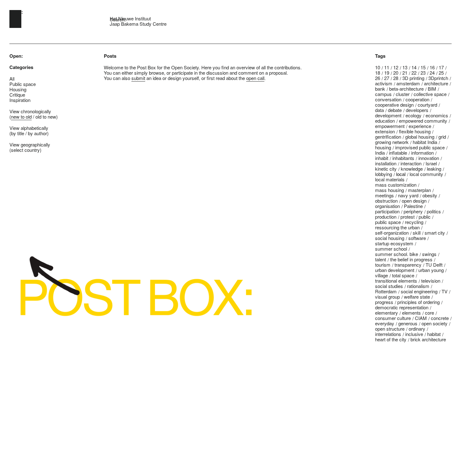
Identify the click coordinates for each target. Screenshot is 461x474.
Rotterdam (386, 291)
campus (383, 94)
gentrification (388, 136)
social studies (389, 286)
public (425, 216)
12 (395, 67)
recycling (414, 222)
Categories (21, 67)
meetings (384, 195)
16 (432, 67)
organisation (387, 206)
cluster (403, 94)
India (380, 152)
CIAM (421, 318)
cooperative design (394, 104)
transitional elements (396, 280)
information (422, 152)
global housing (419, 136)
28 (395, 78)
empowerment (390, 126)
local (400, 174)
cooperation (417, 99)
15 (423, 67)
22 (413, 72)
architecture (436, 83)
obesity (429, 195)
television (430, 280)
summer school (391, 248)
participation (387, 211)
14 (413, 67)
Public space (22, 84)
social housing (389, 238)
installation (385, 163)
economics (437, 115)
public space (388, 222)
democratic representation (401, 307)
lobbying (383, 174)
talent (380, 259)
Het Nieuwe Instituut (130, 18)
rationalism (418, 286)
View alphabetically (28, 127)
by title (17, 133)
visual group (387, 296)
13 (404, 67)
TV (445, 291)
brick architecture (428, 339)
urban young (431, 270)
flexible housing (415, 131)
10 (377, 67)
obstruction (386, 200)
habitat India (425, 142)
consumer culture (393, 318)
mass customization (395, 184)
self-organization (392, 232)
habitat (434, 334)
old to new (45, 116)
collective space (430, 94)
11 (386, 67)
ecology (413, 115)
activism (383, 83)
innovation (428, 158)
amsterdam (408, 83)
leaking (434, 168)
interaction (410, 163)
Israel (431, 163)
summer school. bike (396, 254)
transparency (408, 264)
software (417, 238)
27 (386, 78)
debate (395, 110)
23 (423, 72)
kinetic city (386, 168)
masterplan (419, 190)
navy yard (408, 195)
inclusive (414, 334)
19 (386, 72)
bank (380, 88)
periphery (413, 211)
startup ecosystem (394, 243)
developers (417, 110)
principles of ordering (418, 302)
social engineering (419, 291)
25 (441, 72)
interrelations (388, 334)
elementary (386, 312)
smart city (435, 232)
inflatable (398, 152)
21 (404, 72)
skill (417, 232)
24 (432, 72)
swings (429, 254)
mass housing (389, 190)
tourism (382, 264)
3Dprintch (438, 78)
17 (441, 67)
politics (434, 211)
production (385, 216)
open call (255, 78)
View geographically (29, 144)
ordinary (417, 328)
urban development (394, 270)
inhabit (381, 158)
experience (420, 126)
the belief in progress (411, 259)
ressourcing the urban (397, 227)
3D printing (413, 78)
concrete (440, 318)
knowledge (412, 168)
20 (395, 72)
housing (383, 147)
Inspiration (19, 100)
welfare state (417, 296)
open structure (390, 328)
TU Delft (434, 264)
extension (385, 131)
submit (138, 78)
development (388, 115)
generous (407, 323)
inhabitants (403, 158)
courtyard (427, 104)
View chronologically (30, 111)
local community (426, 174)
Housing (17, 89)
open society (434, 323)
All (11, 78)
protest (407, 216)
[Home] (15, 19)
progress (384, 302)
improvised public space (420, 147)
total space (403, 275)
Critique (17, 94)
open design (414, 200)
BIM (432, 88)
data (379, 110)
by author (37, 133)
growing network (392, 142)
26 (377, 78)
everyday (384, 323)
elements (411, 312)
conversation (388, 99)
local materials (390, 179)
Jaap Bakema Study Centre (138, 23)
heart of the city (390, 339)
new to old (21, 116)
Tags (380, 56)
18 (377, 72)
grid (442, 136)
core (429, 312)
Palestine (413, 206)
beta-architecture (406, 88)
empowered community (423, 120)
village (381, 275)
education (385, 120)
